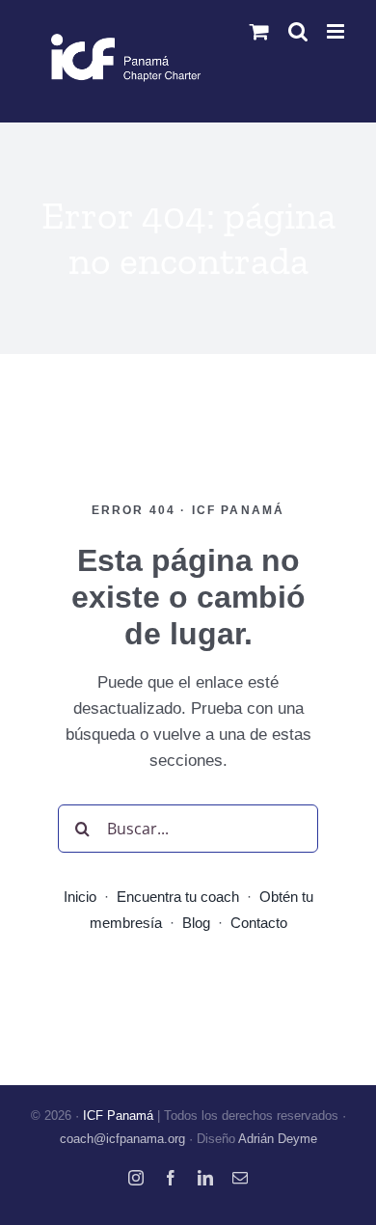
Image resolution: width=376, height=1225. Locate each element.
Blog (196, 922)
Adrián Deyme (277, 1138)
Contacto (258, 922)
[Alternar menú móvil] (337, 31)
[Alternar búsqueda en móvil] (298, 31)
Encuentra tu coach (178, 896)
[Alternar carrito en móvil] (259, 31)
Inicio (80, 896)
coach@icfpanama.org (122, 1138)
